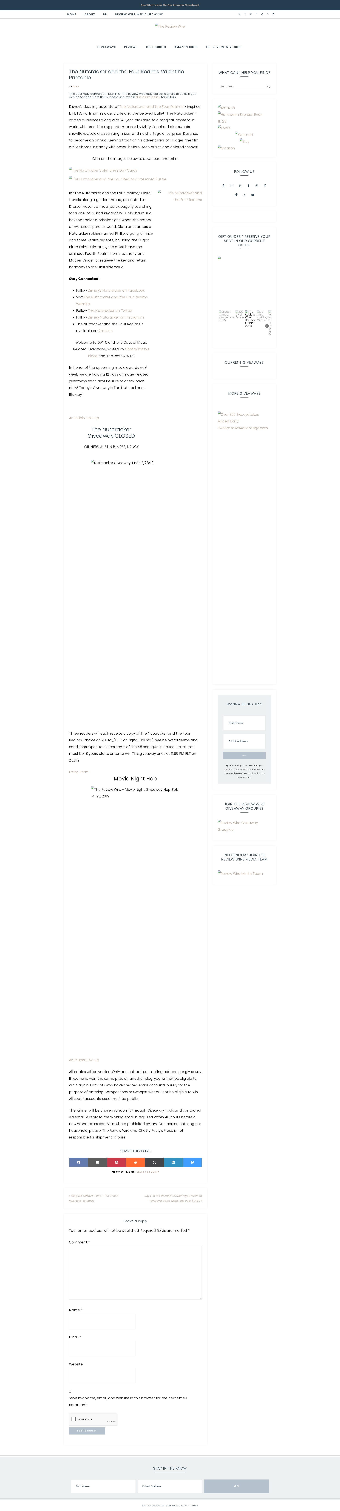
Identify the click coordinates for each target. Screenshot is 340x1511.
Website (76, 1364)
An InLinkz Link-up (84, 418)
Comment (79, 1242)
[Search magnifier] (268, 86)
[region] (244, 299)
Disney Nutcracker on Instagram (116, 317)
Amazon (105, 330)
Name (76, 1310)
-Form (83, 772)
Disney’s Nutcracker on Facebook (116, 290)
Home (195, 1505)
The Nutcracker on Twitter (110, 310)
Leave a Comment (148, 1172)
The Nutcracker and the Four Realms (151, 106)
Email (75, 1337)
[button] (244, 282)
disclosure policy (148, 97)
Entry (73, 772)
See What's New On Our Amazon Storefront (170, 5)
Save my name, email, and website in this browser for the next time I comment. (128, 1401)
